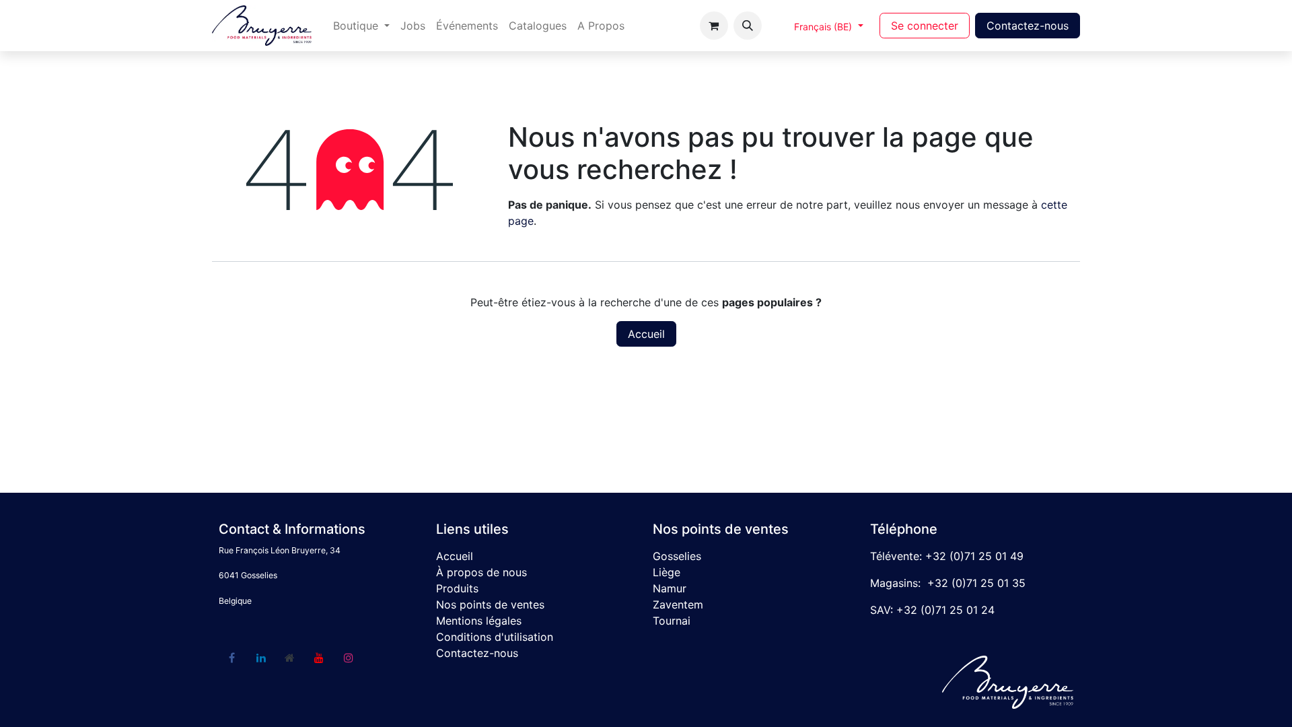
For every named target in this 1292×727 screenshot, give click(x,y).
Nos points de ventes (490, 604)
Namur (669, 588)
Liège (666, 572)
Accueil (646, 334)
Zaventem (678, 604)
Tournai (671, 620)
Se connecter (924, 25)
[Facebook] (231, 657)
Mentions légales (479, 620)
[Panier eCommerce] (714, 25)
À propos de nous (481, 572)
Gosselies (677, 556)
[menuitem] (361, 25)
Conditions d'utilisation (494, 637)
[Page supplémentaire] (290, 657)
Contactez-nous (1027, 25)
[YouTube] (319, 657)
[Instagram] (348, 657)
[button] (747, 25)
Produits (457, 588)
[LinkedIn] (261, 657)
